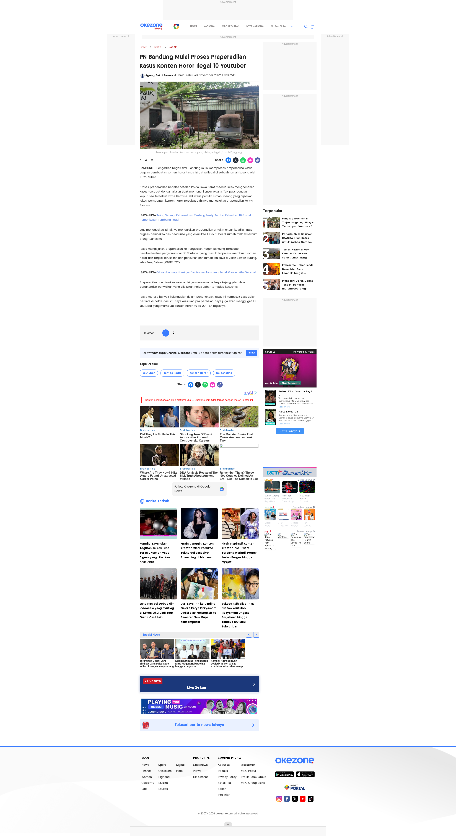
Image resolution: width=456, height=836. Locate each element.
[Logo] (176, 26)
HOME (143, 47)
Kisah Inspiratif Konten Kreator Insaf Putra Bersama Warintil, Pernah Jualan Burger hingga (239, 552)
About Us (224, 765)
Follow (251, 352)
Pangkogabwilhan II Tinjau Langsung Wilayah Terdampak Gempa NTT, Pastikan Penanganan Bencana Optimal (298, 223)
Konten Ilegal (172, 373)
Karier (222, 789)
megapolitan (231, 26)
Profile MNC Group (253, 777)
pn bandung (224, 373)
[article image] (271, 222)
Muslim (163, 783)
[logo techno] (151, 27)
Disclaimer (248, 765)
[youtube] (303, 799)
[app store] (305, 774)
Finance (146, 771)
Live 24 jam (196, 687)
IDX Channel (201, 777)
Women (146, 777)
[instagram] (279, 799)
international (255, 26)
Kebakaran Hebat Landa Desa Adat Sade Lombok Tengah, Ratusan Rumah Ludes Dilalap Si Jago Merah (298, 269)
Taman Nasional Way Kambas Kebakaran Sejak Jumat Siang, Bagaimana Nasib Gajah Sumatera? (297, 254)
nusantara (278, 26)
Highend (164, 777)
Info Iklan (224, 795)
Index (179, 771)
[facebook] (287, 799)
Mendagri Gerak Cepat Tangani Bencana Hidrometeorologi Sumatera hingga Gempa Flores (297, 285)
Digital (180, 765)
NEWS (157, 47)
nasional (209, 26)
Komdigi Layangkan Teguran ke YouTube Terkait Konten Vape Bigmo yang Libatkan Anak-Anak (155, 552)
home (193, 26)
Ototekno (165, 771)
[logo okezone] (294, 760)
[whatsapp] (243, 160)
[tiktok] (311, 799)
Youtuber (149, 373)
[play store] (284, 774)
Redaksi (223, 771)
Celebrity (147, 783)
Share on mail (250, 160)
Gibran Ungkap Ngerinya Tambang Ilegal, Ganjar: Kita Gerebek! (206, 272)
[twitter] (295, 799)
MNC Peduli (248, 771)
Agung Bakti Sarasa (159, 75)
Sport (162, 765)
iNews (197, 771)
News (145, 765)
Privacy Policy (227, 777)
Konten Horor (199, 373)
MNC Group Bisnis (253, 783)
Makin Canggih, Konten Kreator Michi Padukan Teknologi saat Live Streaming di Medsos (197, 550)
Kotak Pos (225, 783)
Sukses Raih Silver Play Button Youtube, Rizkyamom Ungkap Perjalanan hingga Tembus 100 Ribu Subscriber (238, 615)
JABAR (173, 47)
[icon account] (142, 75)
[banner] (199, 706)
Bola (144, 789)
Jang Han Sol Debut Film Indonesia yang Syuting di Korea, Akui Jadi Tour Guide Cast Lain (157, 610)
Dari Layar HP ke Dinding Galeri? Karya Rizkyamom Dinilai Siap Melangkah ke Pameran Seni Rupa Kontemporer (198, 612)
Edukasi (163, 789)
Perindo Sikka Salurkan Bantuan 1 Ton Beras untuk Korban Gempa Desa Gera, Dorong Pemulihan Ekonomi (297, 238)
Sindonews (200, 765)
